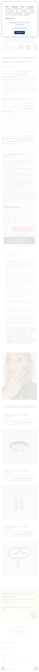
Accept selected (20, 28)
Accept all (19, 32)
